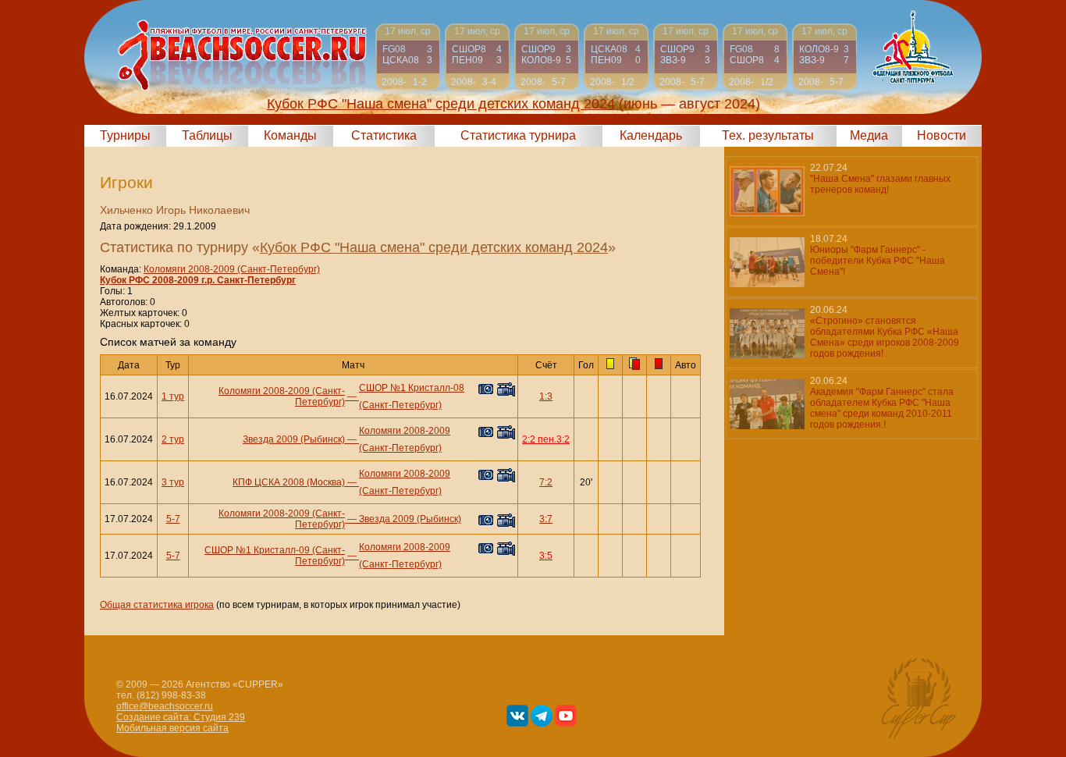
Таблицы (207, 135)
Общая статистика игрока (157, 604)
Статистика (384, 135)
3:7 (546, 519)
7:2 (546, 482)
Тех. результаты (768, 135)
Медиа (869, 135)
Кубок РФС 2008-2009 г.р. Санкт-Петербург (198, 280)
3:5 (546, 555)
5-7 (173, 519)
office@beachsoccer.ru (164, 706)
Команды (290, 135)
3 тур (173, 482)
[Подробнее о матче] (407, 56)
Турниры (125, 135)
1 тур (173, 396)
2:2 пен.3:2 (546, 439)
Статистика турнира (518, 135)
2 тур (173, 439)
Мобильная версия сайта (172, 728)
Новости (941, 135)
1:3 (546, 396)
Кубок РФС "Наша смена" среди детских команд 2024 (434, 247)
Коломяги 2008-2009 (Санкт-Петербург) (232, 269)
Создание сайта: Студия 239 (180, 717)
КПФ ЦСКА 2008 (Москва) (289, 482)
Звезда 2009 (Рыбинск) (294, 439)
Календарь (651, 135)
